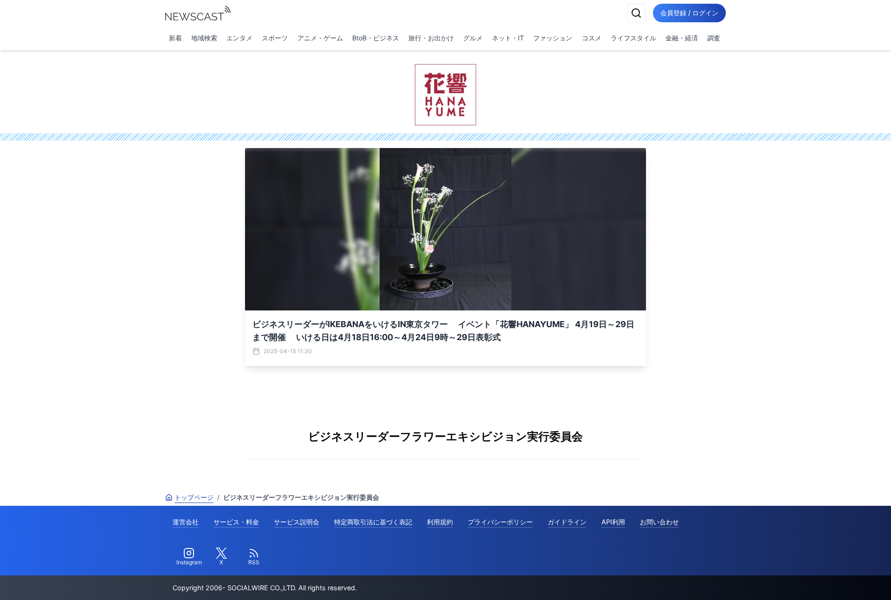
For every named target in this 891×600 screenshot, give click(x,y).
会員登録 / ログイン (689, 13)
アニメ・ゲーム (320, 38)
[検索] (636, 13)
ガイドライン (567, 522)
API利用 (613, 522)
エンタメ (239, 38)
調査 (713, 38)
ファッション (552, 38)
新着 (175, 38)
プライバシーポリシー (500, 522)
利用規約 (440, 522)
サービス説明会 (296, 522)
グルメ (473, 38)
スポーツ (275, 38)
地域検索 (204, 38)
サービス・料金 (236, 522)
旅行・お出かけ (431, 38)
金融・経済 (681, 38)
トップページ (193, 497)
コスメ (591, 38)
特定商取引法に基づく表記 (373, 522)
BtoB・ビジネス (375, 38)
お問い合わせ (659, 522)
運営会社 (186, 522)
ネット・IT (508, 38)
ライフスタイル (633, 38)
